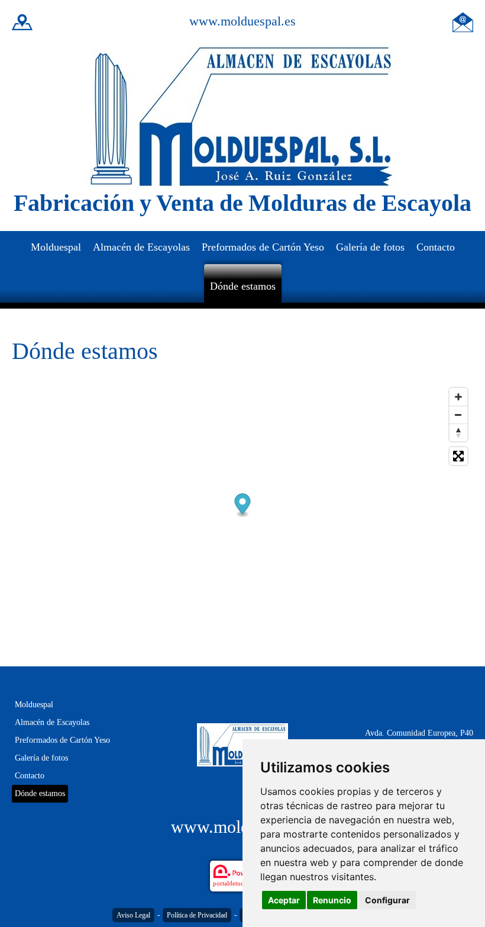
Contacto (435, 247)
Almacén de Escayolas (141, 247)
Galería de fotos (370, 247)
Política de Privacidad (197, 915)
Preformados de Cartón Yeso (263, 247)
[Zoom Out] (458, 415)
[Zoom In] (458, 397)
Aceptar (284, 900)
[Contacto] (462, 21)
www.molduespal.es (242, 21)
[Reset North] (458, 432)
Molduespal (56, 247)
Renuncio (332, 900)
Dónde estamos (243, 286)
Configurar (387, 900)
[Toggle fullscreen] (458, 456)
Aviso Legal (133, 915)
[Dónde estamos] (22, 21)
